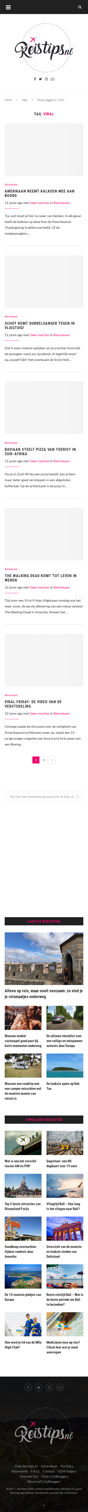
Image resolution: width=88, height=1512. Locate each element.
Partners (67, 1466)
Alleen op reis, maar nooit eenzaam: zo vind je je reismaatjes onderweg (44, 993)
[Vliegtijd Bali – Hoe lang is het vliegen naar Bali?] (64, 1186)
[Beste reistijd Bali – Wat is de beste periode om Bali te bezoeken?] (64, 1276)
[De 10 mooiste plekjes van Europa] (23, 1276)
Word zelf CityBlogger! (44, 1481)
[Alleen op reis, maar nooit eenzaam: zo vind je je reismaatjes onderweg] (44, 958)
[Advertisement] (44, 859)
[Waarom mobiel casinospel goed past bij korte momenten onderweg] (23, 1018)
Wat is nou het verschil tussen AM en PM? (20, 1163)
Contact (48, 1471)
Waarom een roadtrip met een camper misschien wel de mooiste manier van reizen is (23, 1091)
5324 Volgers (67, 1471)
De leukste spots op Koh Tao (62, 1086)
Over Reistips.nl (26, 1466)
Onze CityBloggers (54, 1476)
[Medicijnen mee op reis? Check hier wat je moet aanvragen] (64, 1324)
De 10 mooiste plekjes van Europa (23, 1297)
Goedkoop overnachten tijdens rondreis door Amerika (20, 1252)
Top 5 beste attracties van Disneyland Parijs (23, 1206)
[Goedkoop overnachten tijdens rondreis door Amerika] (23, 1229)
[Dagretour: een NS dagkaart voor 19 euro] (64, 1143)
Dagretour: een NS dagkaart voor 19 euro (61, 1163)
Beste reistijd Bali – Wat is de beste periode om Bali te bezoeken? (64, 1300)
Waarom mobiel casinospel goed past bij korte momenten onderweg (23, 1041)
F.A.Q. (35, 1471)
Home (8, 100)
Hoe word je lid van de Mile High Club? (23, 1344)
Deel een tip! (29, 1476)
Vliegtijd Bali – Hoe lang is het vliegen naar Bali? (63, 1206)
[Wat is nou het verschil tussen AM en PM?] (23, 1143)
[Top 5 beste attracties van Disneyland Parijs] (23, 1186)
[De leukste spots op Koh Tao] (64, 1066)
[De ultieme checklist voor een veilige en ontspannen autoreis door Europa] (64, 1018)
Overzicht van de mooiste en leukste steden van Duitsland (64, 1252)
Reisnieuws (11, 184)
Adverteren (49, 1466)
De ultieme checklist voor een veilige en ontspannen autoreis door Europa (64, 1041)
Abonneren (19, 1471)
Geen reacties (39, 203)
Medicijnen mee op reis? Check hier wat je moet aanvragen (63, 1347)
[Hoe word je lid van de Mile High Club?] (23, 1324)
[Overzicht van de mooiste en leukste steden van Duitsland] (64, 1229)
